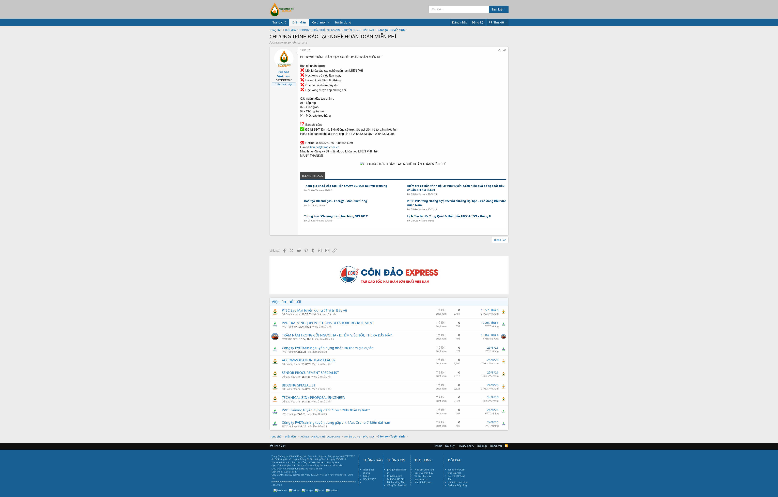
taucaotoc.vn (421, 479)
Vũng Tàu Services (396, 485)
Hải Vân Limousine (458, 482)
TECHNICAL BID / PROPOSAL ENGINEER (313, 397)
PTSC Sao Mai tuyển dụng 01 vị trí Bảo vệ (314, 310)
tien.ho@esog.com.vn (324, 147)
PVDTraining (289, 326)
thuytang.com (394, 475)
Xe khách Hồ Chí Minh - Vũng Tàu (396, 481)
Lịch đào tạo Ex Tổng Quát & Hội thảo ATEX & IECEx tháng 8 (449, 216)
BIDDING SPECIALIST (298, 385)
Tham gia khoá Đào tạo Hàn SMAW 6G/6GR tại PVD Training (345, 186)
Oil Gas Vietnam (316, 190)
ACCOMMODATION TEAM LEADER (309, 360)
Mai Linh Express (423, 482)
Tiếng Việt (279, 446)
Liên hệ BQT (369, 479)
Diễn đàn (299, 22)
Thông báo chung (369, 471)
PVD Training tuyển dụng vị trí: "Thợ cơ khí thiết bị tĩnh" (326, 410)
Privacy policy (466, 446)
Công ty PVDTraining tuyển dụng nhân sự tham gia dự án (328, 347)
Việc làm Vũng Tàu (424, 469)
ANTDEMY (312, 205)
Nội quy (450, 446)
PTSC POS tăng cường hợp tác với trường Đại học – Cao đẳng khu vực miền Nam (456, 203)
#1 (504, 50)
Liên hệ (438, 446)
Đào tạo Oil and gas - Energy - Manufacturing (335, 201)
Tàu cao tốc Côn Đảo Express (456, 471)
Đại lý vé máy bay (424, 472)
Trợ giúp (482, 446)
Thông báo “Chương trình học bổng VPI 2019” (336, 216)
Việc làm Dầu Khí (326, 314)
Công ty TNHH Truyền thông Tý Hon (320, 462)
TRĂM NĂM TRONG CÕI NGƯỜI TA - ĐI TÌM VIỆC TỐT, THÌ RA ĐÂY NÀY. (337, 335)
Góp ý (366, 475)
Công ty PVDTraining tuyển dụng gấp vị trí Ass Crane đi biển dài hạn (336, 422)
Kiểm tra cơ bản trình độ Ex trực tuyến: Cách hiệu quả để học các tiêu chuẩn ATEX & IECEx (455, 188)
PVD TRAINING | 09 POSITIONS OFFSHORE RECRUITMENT (328, 322)
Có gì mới (319, 22)
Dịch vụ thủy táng (457, 485)
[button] (329, 22)
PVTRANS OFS (289, 339)
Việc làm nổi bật (286, 301)
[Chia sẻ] (499, 50)
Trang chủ (279, 22)
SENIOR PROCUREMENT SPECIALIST (310, 372)
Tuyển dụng (343, 22)
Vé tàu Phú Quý (423, 475)
